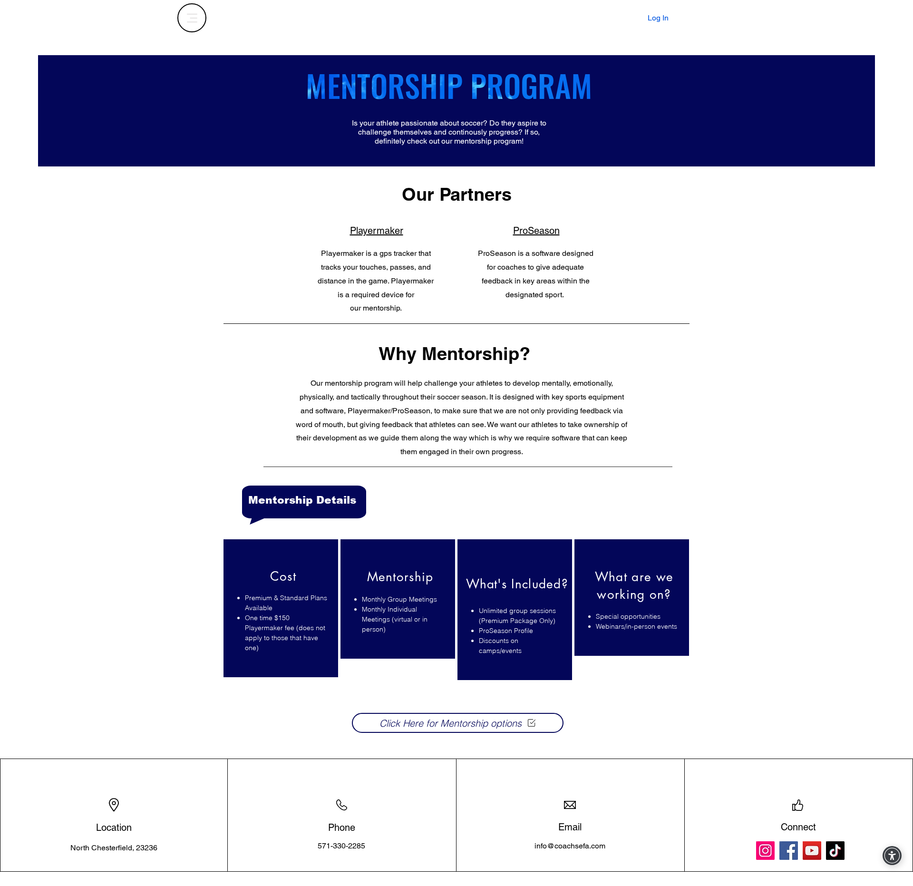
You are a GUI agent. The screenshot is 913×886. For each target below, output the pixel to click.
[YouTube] (812, 850)
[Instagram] (765, 850)
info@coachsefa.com (569, 845)
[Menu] (191, 17)
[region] (280, 608)
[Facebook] (788, 850)
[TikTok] (835, 850)
